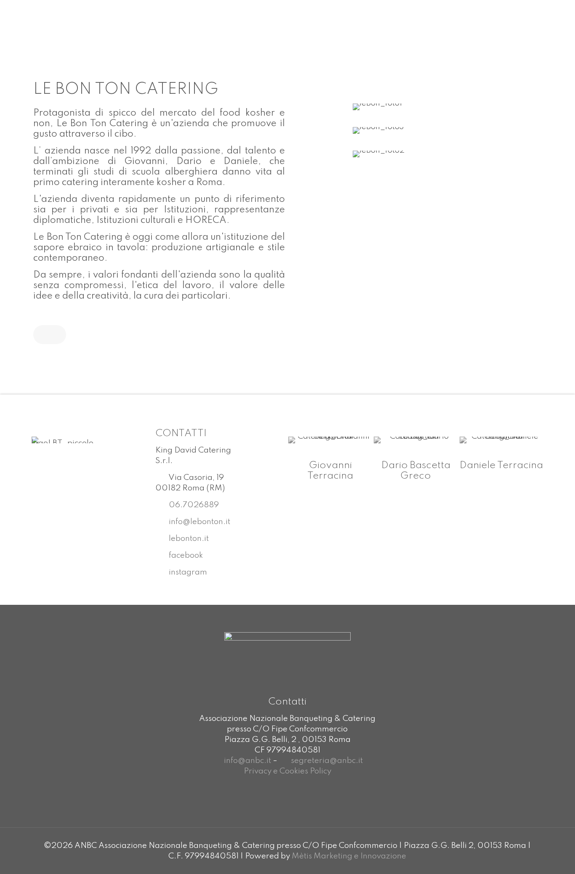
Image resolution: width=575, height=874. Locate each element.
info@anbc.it (247, 761)
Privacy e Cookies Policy (287, 771)
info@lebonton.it (198, 522)
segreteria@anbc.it (327, 761)
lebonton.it (188, 539)
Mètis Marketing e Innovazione (349, 856)
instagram (188, 572)
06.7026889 (193, 505)
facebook (186, 555)
